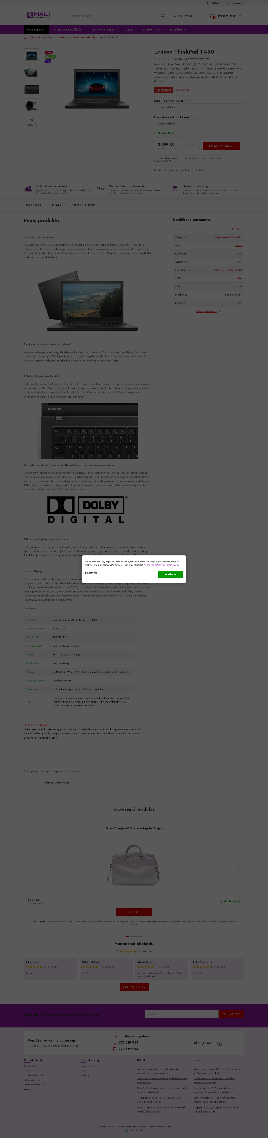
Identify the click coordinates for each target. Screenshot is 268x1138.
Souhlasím (170, 574)
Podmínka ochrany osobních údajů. (161, 564)
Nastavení (91, 572)
